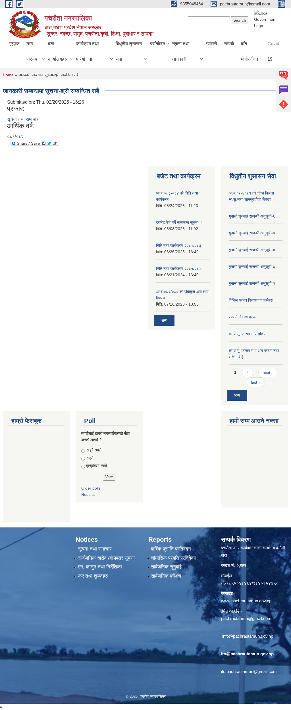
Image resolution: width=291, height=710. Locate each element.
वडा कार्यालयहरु (57, 51)
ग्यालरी (211, 43)
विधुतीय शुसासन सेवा (129, 51)
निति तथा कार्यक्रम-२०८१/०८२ (178, 268)
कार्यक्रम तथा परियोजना (87, 51)
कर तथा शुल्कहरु (93, 576)
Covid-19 (274, 51)
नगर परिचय (31, 51)
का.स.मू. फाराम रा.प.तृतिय (247, 334)
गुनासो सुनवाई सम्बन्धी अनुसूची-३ (252, 266)
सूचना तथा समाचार (22, 119)
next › (268, 372)
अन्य (164, 320)
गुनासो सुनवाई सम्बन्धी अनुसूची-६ (252, 216)
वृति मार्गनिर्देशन (249, 51)
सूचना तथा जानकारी (181, 51)
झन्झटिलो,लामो (96, 465)
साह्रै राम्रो (93, 450)
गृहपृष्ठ (14, 43)
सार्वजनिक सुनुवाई (166, 567)
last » (256, 382)
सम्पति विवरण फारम (242, 317)
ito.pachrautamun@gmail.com (249, 671)
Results (88, 494)
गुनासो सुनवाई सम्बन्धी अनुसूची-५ (252, 233)
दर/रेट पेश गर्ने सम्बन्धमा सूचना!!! (179, 222)
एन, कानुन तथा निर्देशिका (100, 567)
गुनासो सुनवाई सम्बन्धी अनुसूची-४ (252, 249)
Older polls (91, 488)
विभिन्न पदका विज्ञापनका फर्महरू (251, 300)
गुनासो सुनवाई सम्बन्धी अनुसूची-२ (252, 283)
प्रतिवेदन (157, 43)
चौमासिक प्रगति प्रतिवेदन (173, 558)
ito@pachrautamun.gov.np (247, 653)
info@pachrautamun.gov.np (247, 636)
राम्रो (89, 458)
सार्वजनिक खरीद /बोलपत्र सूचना (106, 558)
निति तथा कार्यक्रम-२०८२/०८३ (178, 245)
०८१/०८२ (15, 136)
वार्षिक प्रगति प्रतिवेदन (171, 549)
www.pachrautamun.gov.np (246, 600)
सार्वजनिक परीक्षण (166, 576)
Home (8, 75)
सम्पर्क (229, 43)
